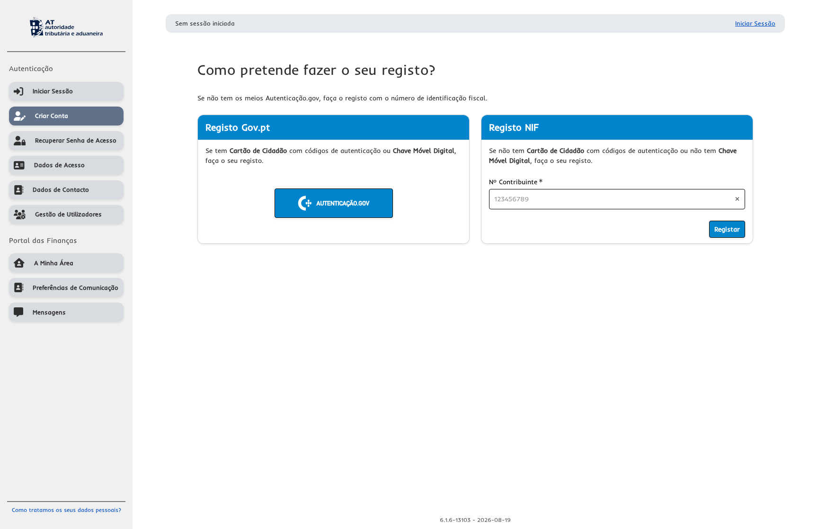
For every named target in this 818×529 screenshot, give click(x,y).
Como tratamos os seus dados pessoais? (66, 509)
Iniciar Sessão (755, 23)
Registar (727, 229)
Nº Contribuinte (515, 181)
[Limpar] (737, 199)
